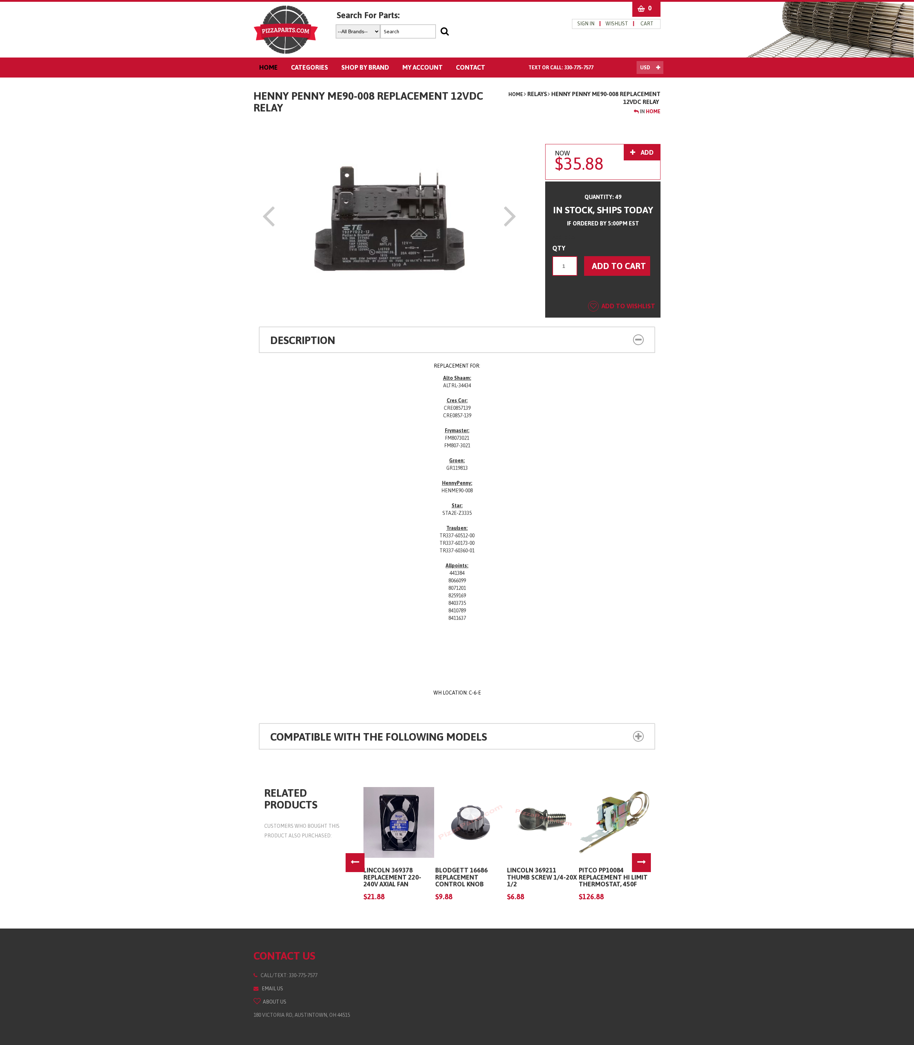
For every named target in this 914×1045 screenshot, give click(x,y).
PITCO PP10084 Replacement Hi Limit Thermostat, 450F (613, 877)
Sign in (585, 23)
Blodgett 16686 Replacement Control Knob (461, 877)
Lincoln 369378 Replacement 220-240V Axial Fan (392, 877)
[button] (606, 339)
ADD (646, 152)
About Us (273, 1002)
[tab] (457, 340)
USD (645, 67)
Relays (537, 94)
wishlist (617, 23)
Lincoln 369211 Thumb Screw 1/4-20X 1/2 (542, 877)
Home (515, 94)
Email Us (270, 988)
